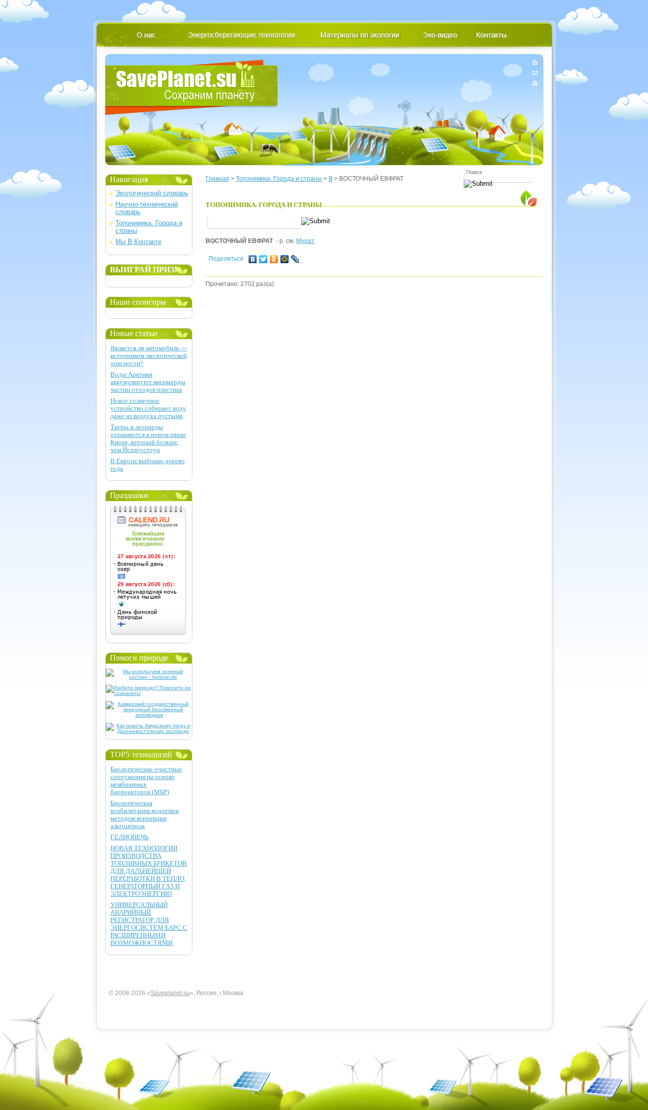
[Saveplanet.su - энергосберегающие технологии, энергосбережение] (191, 87)
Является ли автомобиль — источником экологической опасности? (148, 355)
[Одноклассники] (274, 259)
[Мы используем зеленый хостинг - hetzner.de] (149, 677)
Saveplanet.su (170, 993)
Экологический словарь (151, 193)
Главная (217, 178)
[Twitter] (263, 259)
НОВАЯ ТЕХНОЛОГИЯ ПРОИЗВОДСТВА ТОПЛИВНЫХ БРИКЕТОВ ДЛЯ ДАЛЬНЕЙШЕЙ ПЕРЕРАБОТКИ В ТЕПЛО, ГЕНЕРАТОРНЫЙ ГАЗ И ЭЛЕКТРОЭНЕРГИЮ (148, 870)
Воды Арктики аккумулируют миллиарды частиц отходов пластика (147, 382)
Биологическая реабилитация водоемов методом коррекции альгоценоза (144, 814)
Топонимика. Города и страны (279, 178)
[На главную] (535, 64)
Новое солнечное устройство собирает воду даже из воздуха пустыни (148, 408)
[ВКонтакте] (253, 259)
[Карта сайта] (535, 81)
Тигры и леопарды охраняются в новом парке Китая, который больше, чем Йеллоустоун (148, 438)
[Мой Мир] (284, 259)
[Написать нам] (535, 72)
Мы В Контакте (138, 241)
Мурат (305, 240)
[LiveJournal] (295, 259)
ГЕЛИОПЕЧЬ (129, 837)
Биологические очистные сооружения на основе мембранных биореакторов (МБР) (146, 780)
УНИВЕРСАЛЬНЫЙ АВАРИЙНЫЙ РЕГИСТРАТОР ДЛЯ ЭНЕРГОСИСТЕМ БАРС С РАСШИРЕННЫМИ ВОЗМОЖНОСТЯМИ (148, 924)
